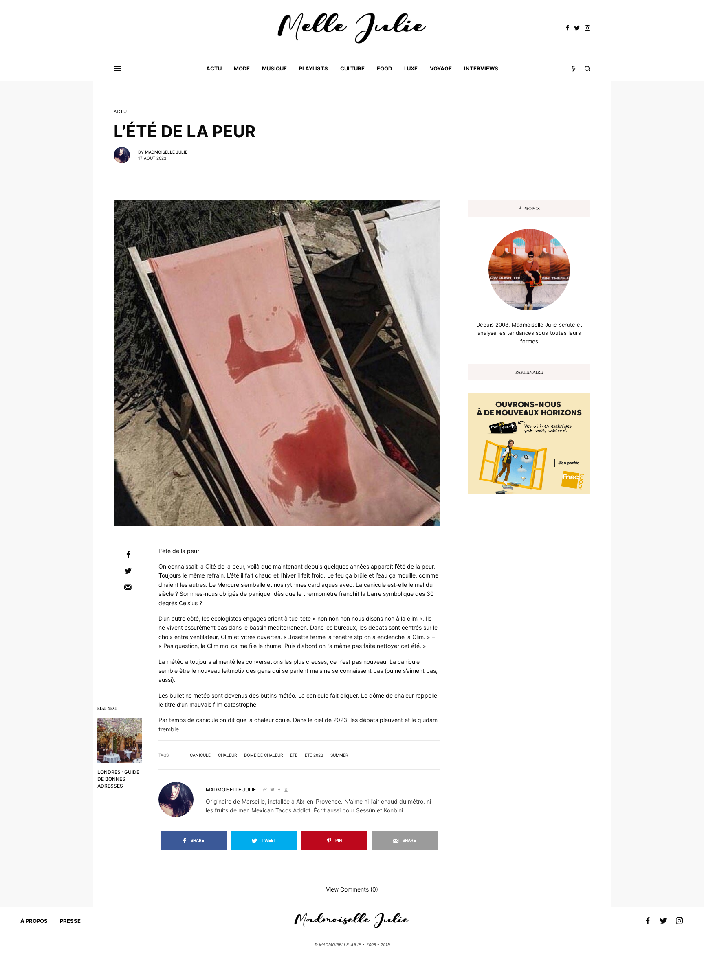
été (293, 755)
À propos (34, 921)
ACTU (120, 112)
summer (339, 755)
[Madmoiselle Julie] (352, 28)
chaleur (227, 755)
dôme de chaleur (263, 755)
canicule (200, 755)
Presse (70, 921)
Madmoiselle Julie (166, 151)
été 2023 (314, 755)
